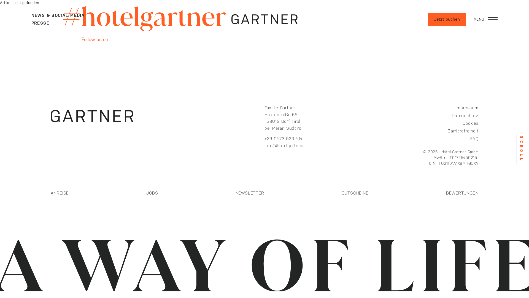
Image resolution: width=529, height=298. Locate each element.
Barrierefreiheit (463, 131)
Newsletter (250, 193)
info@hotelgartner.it (285, 145)
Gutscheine (355, 193)
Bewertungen (462, 193)
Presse (40, 23)
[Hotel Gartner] (264, 19)
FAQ (474, 138)
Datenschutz (465, 115)
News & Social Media (58, 15)
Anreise (60, 193)
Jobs (152, 193)
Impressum (467, 107)
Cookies (470, 123)
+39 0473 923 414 (284, 138)
